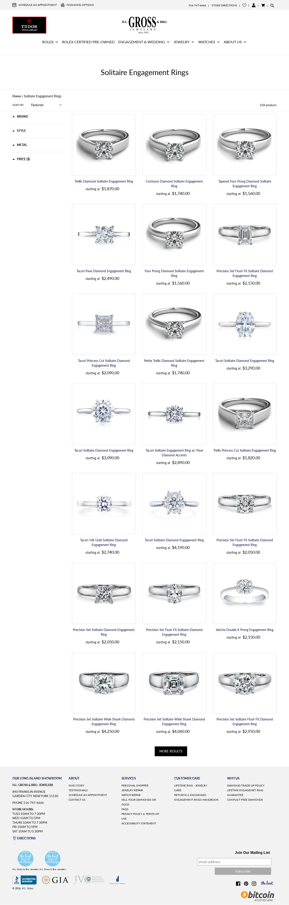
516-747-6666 (197, 5)
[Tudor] (29, 24)
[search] (272, 5)
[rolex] (260, 24)
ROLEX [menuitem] (48, 42)
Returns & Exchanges (190, 795)
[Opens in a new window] (24, 883)
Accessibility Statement (138, 823)
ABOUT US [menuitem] (233, 42)
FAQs (124, 809)
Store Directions (224, 5)
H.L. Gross (27, 888)
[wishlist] (244, 5)
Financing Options (80, 5)
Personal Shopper (135, 785)
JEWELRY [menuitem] (181, 42)
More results (170, 751)
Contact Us (77, 799)
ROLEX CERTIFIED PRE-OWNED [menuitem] (88, 42)
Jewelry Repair (132, 790)
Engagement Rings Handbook (196, 799)
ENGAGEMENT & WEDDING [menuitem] (141, 42)
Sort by (18, 105)
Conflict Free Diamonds (245, 799)
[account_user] (253, 5)
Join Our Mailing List (252, 853)
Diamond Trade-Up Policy (245, 785)
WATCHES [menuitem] (206, 42)
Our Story (76, 785)
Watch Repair (131, 795)
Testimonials (78, 790)
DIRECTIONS (26, 838)
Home (16, 96)
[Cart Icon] (263, 5)
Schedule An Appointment (38, 5)
